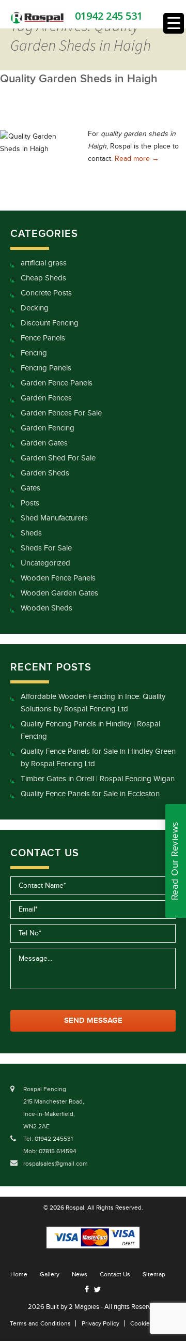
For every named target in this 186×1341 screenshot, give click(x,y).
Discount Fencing (50, 323)
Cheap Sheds (43, 278)
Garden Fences (46, 398)
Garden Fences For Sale (61, 413)
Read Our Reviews (174, 861)
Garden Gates (44, 443)
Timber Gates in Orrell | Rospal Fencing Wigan (98, 778)
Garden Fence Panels (56, 383)
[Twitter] (97, 1289)
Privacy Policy (100, 1323)
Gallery (49, 1274)
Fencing (34, 353)
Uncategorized (45, 563)
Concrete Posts (46, 293)
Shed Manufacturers (54, 518)
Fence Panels (43, 338)
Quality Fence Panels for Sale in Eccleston (90, 793)
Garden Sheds (45, 473)
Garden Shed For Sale (58, 458)
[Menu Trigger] (173, 23)
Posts (30, 503)
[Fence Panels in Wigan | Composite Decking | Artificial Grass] (37, 17)
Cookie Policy (149, 1323)
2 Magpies (84, 1307)
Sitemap (154, 1274)
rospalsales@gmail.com (55, 1163)
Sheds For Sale (46, 548)
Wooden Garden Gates (59, 593)
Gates (30, 488)
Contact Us (115, 1274)
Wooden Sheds (46, 608)
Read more (137, 159)
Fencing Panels (46, 368)
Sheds (31, 533)
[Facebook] (87, 1289)
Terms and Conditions (40, 1323)
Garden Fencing (47, 428)
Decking (35, 308)
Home (18, 1274)
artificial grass (44, 263)
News (79, 1274)
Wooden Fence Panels (58, 578)
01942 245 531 (109, 16)
